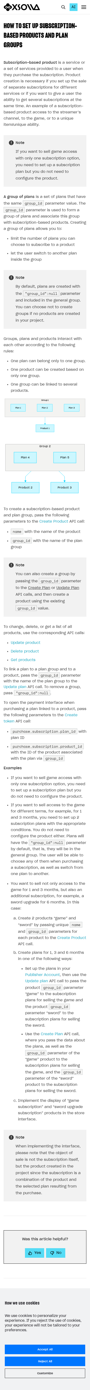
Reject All (45, 1361)
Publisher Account (42, 975)
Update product (25, 643)
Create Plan (39, 588)
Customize (45, 1373)
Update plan (15, 687)
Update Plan (67, 588)
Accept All (45, 1349)
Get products (23, 660)
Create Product (53, 521)
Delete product (25, 651)
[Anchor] (25, 44)
